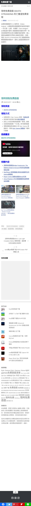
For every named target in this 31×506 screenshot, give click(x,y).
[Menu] (29, 2)
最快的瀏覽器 (24, 392)
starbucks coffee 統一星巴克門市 (17, 385)
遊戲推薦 (22, 395)
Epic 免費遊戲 (8, 375)
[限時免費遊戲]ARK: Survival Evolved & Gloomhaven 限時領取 (7, 196)
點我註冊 (26, 117)
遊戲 (6, 395)
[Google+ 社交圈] (15, 498)
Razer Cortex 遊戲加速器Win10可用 (15, 176)
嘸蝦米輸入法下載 (14, 331)
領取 (12, 400)
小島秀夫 (21, 226)
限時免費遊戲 (18, 228)
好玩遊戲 (4, 6)
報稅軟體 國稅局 (21, 390)
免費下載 (6, 388)
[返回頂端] (15, 492)
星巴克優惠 (18, 392)
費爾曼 (5, 20)
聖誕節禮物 (11, 228)
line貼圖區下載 (7, 383)
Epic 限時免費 (13, 378)
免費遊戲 (14, 387)
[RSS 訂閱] (18, 498)
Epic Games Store (18, 370)
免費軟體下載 (6, 2)
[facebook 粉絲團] (12, 498)
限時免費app (17, 398)
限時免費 (10, 6)
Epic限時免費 (6, 378)
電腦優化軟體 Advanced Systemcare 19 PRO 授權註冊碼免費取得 (19, 325)
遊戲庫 (16, 395)
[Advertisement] (15, 79)
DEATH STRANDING (10, 110)
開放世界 (3, 398)
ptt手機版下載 (6, 385)
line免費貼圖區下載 (22, 378)
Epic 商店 (15, 375)
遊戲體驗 (27, 395)
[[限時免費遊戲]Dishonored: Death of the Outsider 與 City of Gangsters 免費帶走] (23, 189)
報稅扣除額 (11, 390)
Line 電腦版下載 (16, 383)
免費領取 (21, 388)
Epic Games (5, 370)
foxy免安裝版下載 (14, 309)
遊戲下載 (9, 395)
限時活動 (8, 400)
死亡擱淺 (4, 228)
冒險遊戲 (26, 388)
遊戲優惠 (13, 395)
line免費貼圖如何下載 (15, 380)
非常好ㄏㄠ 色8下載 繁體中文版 (19, 313)
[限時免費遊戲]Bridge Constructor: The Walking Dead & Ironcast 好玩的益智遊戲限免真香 (16, 168)
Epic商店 (23, 375)
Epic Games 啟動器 (19, 128)
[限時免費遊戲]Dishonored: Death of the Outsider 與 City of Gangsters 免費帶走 (22, 196)
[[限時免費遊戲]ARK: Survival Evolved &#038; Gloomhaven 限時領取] (8, 189)
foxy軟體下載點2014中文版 (17, 318)
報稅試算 (16, 390)
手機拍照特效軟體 (12, 392)
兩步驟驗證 (21, 119)
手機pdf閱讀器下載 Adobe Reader (19, 348)
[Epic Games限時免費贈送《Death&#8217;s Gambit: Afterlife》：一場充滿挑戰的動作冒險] (8, 205)
